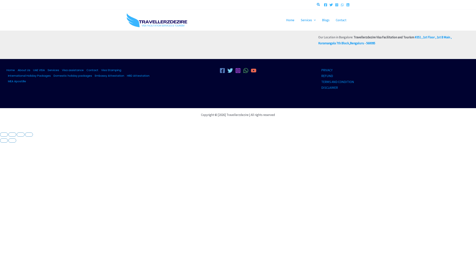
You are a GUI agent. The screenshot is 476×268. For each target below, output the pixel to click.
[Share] (21, 135)
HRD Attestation (138, 76)
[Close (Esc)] (29, 135)
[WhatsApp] (342, 5)
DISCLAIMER (329, 88)
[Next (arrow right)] (12, 140)
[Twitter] (331, 5)
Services (53, 70)
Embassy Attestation (109, 76)
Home (11, 70)
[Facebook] (325, 5)
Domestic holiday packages (73, 76)
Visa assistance (73, 70)
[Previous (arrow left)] (4, 140)
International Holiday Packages (29, 76)
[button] (318, 4)
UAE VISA (39, 70)
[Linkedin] (348, 5)
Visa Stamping (111, 70)
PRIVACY (326, 70)
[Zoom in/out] (4, 135)
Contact (92, 70)
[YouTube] (253, 70)
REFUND (327, 76)
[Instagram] (336, 5)
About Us (24, 70)
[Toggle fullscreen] (12, 135)
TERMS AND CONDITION (337, 82)
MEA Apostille (17, 81)
